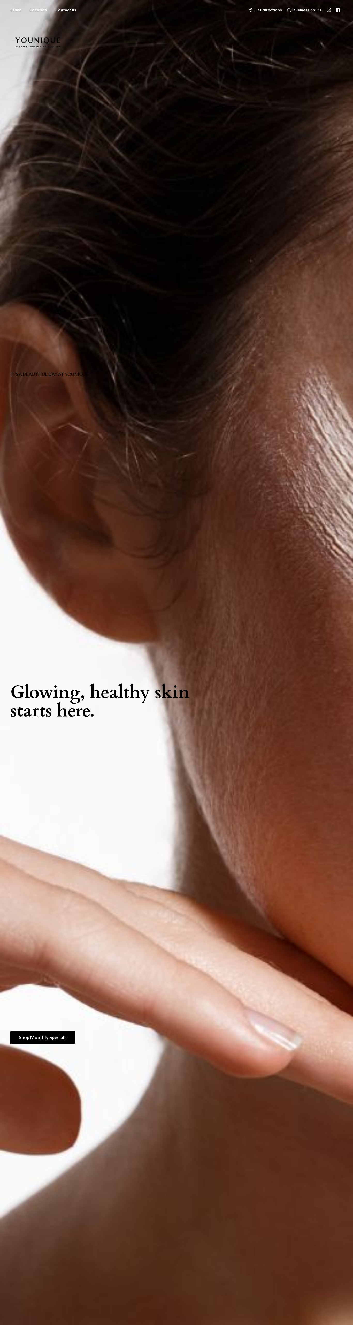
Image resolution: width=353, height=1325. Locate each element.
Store (15, 9)
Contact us (65, 9)
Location (38, 9)
